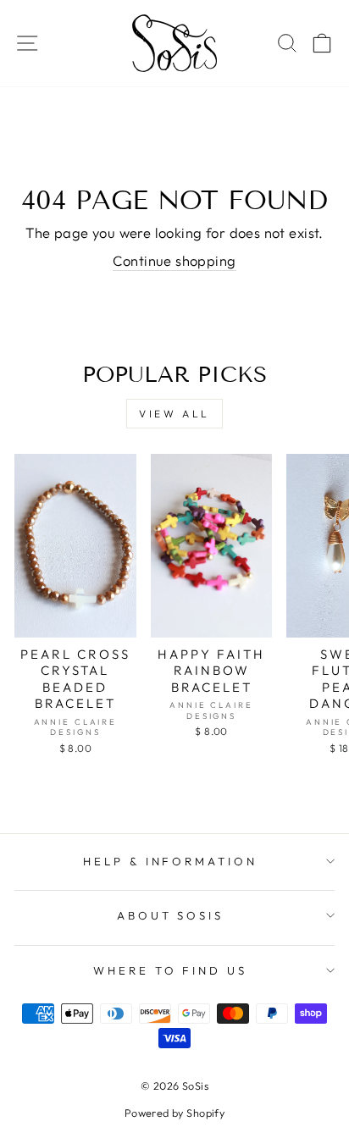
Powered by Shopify (174, 1112)
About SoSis (170, 915)
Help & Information (170, 861)
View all (174, 413)
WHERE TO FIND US (170, 970)
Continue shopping (174, 260)
